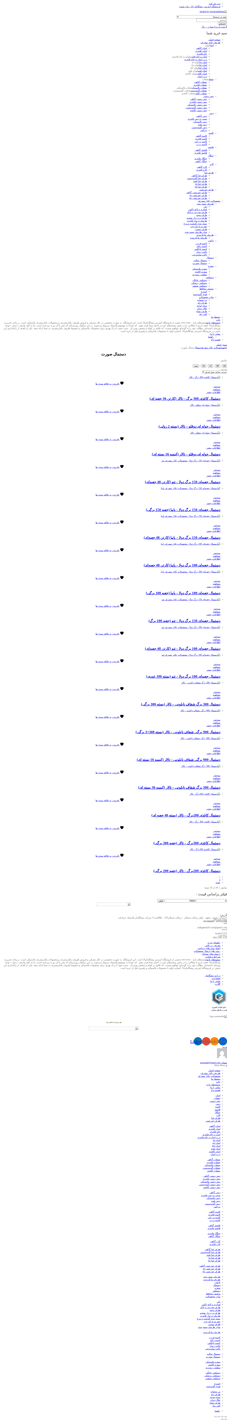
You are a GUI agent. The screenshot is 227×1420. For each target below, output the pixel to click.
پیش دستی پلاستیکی (197, 105)
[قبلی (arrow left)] (225, 1419)
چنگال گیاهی (201, 161)
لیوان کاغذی (202, 73)
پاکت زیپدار (201, 252)
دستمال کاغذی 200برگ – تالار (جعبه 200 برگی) (186, 871)
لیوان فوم (202, 71)
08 (217, 366)
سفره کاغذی (201, 272)
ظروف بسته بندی (205, 204)
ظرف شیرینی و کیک (197, 212)
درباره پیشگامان (212, 975)
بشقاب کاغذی (201, 93)
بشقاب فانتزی (200, 85)
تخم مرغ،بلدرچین (198, 226)
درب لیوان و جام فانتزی (195, 59)
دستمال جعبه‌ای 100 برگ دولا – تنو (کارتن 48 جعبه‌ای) (182, 649)
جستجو (222, 23)
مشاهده (216, 389)
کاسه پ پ (201, 144)
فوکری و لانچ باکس (197, 209)
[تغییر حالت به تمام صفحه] (222, 1416)
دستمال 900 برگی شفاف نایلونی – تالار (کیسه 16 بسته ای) (178, 760)
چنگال (211, 155)
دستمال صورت (200, 263)
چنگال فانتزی (200, 158)
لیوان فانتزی (201, 51)
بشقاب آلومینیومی (199, 90)
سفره (211, 266)
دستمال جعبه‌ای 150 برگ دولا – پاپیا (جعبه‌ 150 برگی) (183, 510)
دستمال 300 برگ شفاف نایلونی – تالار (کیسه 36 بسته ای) (179, 787)
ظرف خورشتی (206, 189)
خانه (225, 347)
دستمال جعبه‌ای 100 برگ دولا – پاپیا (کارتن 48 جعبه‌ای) (182, 565)
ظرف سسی (201, 229)
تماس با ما (215, 334)
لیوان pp (203, 65)
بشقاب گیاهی (200, 82)
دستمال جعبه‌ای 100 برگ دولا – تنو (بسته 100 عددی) (183, 676)
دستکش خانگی (199, 280)
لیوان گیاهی (201, 48)
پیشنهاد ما (215, 317)
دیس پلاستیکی (200, 122)
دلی (205, 206)
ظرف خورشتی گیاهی (196, 192)
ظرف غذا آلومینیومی (197, 178)
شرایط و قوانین (212, 957)
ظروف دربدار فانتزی (197, 221)
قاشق (211, 147)
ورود (225, 1047)
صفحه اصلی (214, 39)
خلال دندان (202, 308)
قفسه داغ (215, 339)
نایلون (211, 240)
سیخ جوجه (202, 305)
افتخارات (216, 978)
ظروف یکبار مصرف (210, 42)
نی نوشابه (202, 300)
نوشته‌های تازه (213, 322)
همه (196, 366)
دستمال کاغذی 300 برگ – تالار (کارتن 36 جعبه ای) (185, 399)
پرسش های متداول (211, 954)
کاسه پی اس (200, 141)
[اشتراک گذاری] (219, 1416)
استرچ (204, 291)
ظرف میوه (201, 215)
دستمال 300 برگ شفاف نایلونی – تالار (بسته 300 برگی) (180, 704)
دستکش (210, 277)
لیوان (212, 45)
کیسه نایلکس (200, 249)
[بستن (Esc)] (215, 1416)
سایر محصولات (206, 297)
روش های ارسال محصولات (207, 951)
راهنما (211, 337)
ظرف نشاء (201, 311)
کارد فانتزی (201, 170)
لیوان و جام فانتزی (198, 56)
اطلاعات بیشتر (213, 392)
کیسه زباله (202, 246)
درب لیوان (202, 76)
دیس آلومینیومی (199, 127)
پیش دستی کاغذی (198, 110)
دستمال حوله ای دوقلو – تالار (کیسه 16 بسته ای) (186, 454)
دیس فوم (202, 124)
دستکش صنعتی (199, 286)
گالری (217, 984)
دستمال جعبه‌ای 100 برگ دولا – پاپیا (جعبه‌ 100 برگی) (183, 593)
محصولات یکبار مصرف (209, 201)
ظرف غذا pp (201, 187)
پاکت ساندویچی (199, 255)
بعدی (218, 882)
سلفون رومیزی (199, 274)
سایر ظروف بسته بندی (196, 232)
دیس (211, 113)
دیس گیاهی (201, 116)
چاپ (218, 320)
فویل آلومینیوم (200, 294)
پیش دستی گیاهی (198, 99)
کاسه (211, 133)
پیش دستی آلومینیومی (196, 107)
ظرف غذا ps (201, 184)
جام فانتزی (201, 54)
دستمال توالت (200, 260)
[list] (225, 369)
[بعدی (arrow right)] (222, 1419)
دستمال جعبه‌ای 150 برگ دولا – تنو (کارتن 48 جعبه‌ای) (182, 482)
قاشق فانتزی (200, 153)
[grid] (222, 369)
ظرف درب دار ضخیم (197, 218)
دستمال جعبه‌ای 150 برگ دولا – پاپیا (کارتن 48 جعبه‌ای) (182, 538)
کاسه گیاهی (201, 136)
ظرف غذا (209, 172)
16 (203, 366)
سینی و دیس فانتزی (197, 119)
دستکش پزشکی (199, 283)
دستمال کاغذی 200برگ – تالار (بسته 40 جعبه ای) (185, 815)
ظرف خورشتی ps (198, 195)
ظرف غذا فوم (200, 181)
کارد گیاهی (202, 167)
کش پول (203, 314)
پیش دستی (208, 96)
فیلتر (161, 901)
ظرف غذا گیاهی (199, 175)
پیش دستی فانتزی (198, 102)
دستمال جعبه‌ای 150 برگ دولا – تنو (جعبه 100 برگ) (184, 621)
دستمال (210, 257)
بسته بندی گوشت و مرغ (195, 223)
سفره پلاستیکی (199, 269)
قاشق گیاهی (201, 150)
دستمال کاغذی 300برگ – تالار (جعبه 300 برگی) (186, 843)
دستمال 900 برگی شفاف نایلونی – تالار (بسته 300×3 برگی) (178, 732)
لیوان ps (203, 62)
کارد (212, 164)
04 (224, 366)
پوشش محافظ (206, 288)
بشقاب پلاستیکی (199, 88)
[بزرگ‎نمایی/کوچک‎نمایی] (225, 1416)
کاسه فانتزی (201, 139)
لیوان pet (203, 68)
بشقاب (211, 79)
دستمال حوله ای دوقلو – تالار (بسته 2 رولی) (189, 426)
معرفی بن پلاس (212, 945)
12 (210, 366)
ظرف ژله (202, 303)
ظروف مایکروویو (205, 235)
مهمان (213, 1062)
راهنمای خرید (214, 942)
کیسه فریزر (201, 243)
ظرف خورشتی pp (198, 198)
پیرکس (203, 130)
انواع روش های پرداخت (209, 948)
